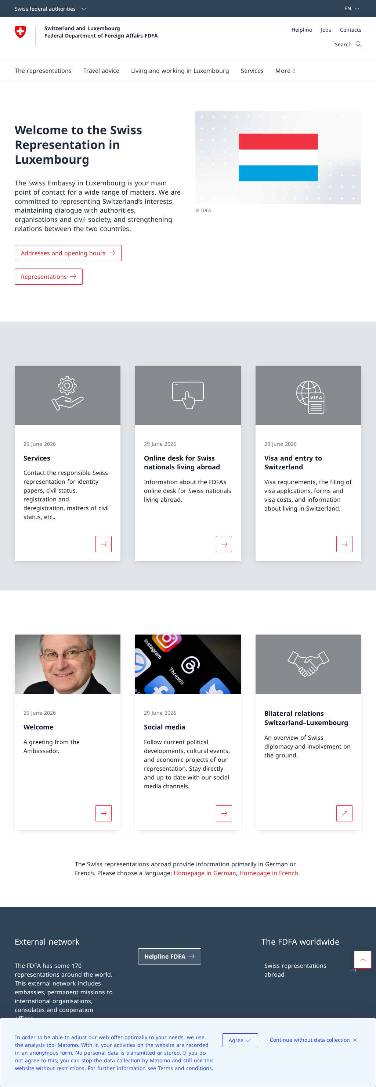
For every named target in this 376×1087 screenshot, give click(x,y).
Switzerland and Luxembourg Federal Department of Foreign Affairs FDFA (101, 32)
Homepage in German (205, 873)
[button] (43, 70)
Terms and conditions (185, 1068)
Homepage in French (268, 873)
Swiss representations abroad (295, 970)
